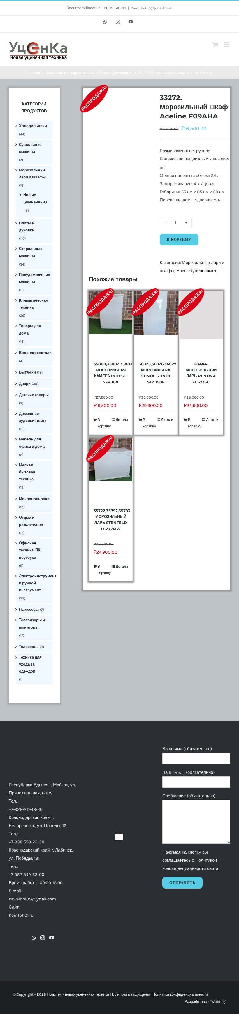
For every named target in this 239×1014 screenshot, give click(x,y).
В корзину (179, 239)
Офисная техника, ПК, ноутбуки (30, 550)
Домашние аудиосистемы (32, 417)
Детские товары (34, 395)
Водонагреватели (35, 353)
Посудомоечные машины (34, 278)
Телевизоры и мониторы (32, 623)
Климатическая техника (33, 303)
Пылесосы (29, 609)
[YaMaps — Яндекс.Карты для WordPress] (119, 837)
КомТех (55, 994)
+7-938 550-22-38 (26, 842)
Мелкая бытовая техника (27, 472)
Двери (25, 383)
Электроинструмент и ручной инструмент (37, 583)
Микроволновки (34, 499)
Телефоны (28, 647)
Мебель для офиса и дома (32, 442)
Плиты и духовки (26, 226)
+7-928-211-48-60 (26, 809)
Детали (122, 420)
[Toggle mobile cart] (215, 44)
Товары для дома (30, 329)
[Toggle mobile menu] (227, 44)
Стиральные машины (30, 252)
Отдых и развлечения (31, 521)
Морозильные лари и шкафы (32, 173)
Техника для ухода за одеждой (30, 664)
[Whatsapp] (34, 937)
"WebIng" (218, 1001)
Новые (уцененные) (196, 270)
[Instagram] (42, 937)
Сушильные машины (30, 148)
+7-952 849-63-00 (26, 874)
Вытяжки (27, 372)
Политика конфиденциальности (180, 994)
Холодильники (33, 126)
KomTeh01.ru (21, 915)
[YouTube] (51, 937)
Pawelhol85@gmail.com (151, 8)
